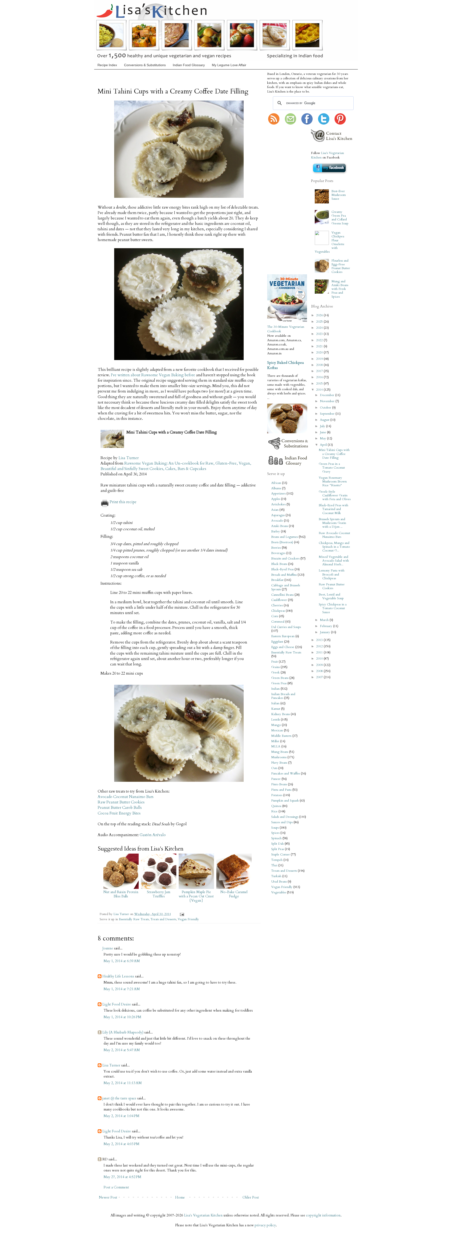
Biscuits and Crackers (285, 558)
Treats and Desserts (163, 919)
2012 (320, 646)
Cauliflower (279, 600)
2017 (320, 371)
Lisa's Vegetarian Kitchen (203, 1215)
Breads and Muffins (284, 575)
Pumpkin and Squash (285, 800)
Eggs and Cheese (282, 647)
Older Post (250, 1197)
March (325, 620)
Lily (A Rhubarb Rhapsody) (122, 1032)
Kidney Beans (280, 714)
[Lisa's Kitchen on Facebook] (307, 124)
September (327, 414)
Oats (274, 768)
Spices (275, 833)
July (323, 426)
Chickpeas (278, 611)
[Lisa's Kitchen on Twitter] (323, 124)
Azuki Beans (279, 526)
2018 (320, 365)
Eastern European (283, 636)
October (326, 407)
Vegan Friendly (188, 919)
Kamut (275, 709)
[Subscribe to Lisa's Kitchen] (273, 124)
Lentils (275, 719)
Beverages (278, 553)
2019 (320, 359)
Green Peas (279, 683)
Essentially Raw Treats (134, 919)
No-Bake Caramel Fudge (233, 894)
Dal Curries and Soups (286, 627)
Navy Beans (279, 763)
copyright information (323, 1215)
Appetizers (278, 493)
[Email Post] (181, 914)
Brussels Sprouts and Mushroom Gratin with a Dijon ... (332, 523)
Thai (274, 865)
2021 (320, 346)
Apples (275, 499)
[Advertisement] (281, 200)
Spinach (276, 838)
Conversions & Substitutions (145, 65)
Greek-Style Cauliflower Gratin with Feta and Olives (335, 495)
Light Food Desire (116, 1004)
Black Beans (279, 564)
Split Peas (277, 849)
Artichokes (278, 504)
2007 (320, 677)
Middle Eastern (281, 736)
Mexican (277, 730)
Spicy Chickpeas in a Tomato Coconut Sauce (333, 608)
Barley (275, 531)
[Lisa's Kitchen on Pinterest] (340, 124)
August (325, 420)
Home (180, 1197)
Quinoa (276, 806)
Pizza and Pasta (281, 790)
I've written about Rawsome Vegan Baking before (153, 375)
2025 (320, 322)
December (327, 395)
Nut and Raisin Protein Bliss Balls (120, 894)
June (323, 432)
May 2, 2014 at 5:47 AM (122, 1050)
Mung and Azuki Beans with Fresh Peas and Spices (339, 289)
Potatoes (276, 795)
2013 (320, 640)
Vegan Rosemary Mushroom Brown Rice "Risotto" (333, 481)
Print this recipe (123, 502)
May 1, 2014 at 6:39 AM (122, 961)
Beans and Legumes (284, 537)
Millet (275, 741)
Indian (275, 689)
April (324, 445)
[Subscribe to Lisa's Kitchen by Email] (290, 124)
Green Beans (279, 678)
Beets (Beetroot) (282, 542)
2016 (320, 377)
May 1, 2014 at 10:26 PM (122, 1017)
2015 (320, 383)
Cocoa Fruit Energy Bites (119, 813)
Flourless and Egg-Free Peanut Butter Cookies (340, 266)
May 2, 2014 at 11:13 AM (123, 1083)
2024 (320, 328)
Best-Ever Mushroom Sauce (338, 195)
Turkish (276, 876)
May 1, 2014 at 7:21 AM (122, 989)
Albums (276, 488)
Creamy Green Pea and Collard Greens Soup (339, 218)
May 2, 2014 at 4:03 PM (121, 1144)
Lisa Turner (128, 458)
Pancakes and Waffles (285, 773)
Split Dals (277, 844)
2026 (320, 315)
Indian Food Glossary (189, 65)
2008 (320, 671)
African (276, 483)
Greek (275, 672)
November (327, 401)
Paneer (276, 779)
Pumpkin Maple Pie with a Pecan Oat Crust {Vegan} (196, 896)
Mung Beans (279, 752)
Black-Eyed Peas (282, 569)
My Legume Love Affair (229, 65)
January (325, 632)
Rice (274, 811)
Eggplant (277, 642)
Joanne (107, 948)
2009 (320, 665)
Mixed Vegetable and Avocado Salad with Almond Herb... (334, 561)
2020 (320, 352)
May (323, 438)
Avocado (277, 521)
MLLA (275, 746)
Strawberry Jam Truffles (158, 894)
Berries (276, 548)
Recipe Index (107, 65)
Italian (275, 703)
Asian (274, 510)
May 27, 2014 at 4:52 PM (122, 1177)
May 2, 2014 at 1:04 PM (121, 1116)
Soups (275, 828)
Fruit (274, 662)
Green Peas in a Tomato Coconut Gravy (332, 468)
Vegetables (278, 892)
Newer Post (108, 1197)
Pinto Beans (279, 784)
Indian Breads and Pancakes (283, 696)
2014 (320, 390)
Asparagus (278, 515)
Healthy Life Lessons (118, 976)
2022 (320, 340)
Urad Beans (279, 881)
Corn (274, 616)
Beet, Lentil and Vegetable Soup (331, 596)
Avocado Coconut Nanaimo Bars (125, 796)
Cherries (277, 605)
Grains (275, 667)
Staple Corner (280, 854)
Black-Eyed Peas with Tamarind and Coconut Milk (333, 509)
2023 (320, 334)
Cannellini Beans (282, 595)
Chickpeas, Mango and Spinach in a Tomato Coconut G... (334, 547)
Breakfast (277, 580)
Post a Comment (116, 1187)
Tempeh (276, 860)
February (326, 626)
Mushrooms (279, 757)
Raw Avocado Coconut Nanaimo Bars (334, 535)
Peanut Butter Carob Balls (120, 807)
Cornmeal (277, 622)
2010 (320, 658)
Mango (276, 725)
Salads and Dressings (284, 817)
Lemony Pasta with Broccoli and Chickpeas (331, 574)
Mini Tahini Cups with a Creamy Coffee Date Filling (334, 454)
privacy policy (265, 1225)
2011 (320, 652)
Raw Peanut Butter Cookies (121, 802)
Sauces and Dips (282, 822)
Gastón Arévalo (153, 835)
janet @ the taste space (119, 1098)
